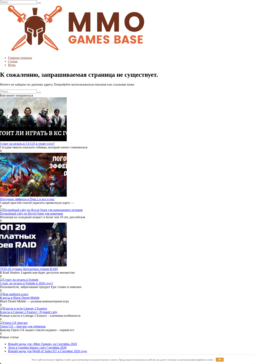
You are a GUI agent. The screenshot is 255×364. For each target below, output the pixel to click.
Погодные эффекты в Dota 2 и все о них (27, 199)
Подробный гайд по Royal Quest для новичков (31, 213)
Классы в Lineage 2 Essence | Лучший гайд (28, 312)
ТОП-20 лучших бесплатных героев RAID (29, 269)
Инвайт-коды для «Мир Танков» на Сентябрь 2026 (42, 344)
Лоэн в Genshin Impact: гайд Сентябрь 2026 (37, 347)
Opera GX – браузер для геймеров (23, 326)
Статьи (13, 61)
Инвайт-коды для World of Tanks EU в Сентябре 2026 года (47, 351)
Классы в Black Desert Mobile (19, 297)
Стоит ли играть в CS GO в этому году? (27, 143)
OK (220, 359)
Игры (12, 65)
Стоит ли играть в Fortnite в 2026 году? (26, 283)
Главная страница (20, 57)
